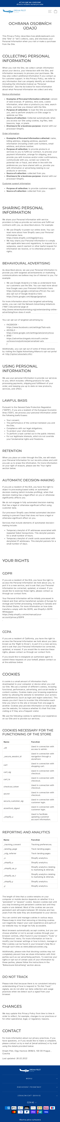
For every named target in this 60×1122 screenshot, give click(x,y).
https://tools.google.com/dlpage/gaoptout (26, 296)
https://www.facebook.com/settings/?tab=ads (29, 327)
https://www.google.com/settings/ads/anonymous (30, 333)
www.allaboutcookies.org (35, 947)
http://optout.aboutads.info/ (18, 354)
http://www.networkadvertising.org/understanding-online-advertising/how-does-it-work (29, 310)
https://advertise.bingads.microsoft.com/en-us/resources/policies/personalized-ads (28, 339)
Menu (29, 1079)
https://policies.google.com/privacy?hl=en (26, 291)
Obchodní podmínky (29, 1087)
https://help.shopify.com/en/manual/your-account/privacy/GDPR (22, 615)
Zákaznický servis (29, 1096)
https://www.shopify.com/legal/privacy (25, 238)
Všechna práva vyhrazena (30, 1120)
